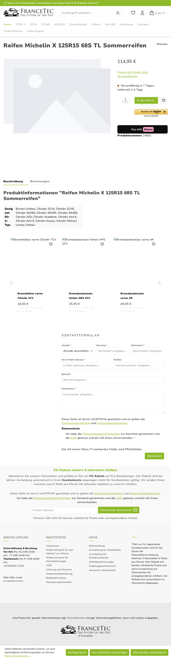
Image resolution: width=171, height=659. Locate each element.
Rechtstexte (56, 537)
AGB (73, 438)
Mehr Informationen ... (18, 655)
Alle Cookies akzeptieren (149, 652)
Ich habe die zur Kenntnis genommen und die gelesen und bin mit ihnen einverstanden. (112, 436)
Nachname (137, 345)
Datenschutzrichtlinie (76, 423)
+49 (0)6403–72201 (13, 565)
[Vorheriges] (11, 282)
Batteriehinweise (56, 578)
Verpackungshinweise (59, 582)
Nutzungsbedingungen (112, 423)
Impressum (52, 545)
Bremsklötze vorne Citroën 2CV (30, 296)
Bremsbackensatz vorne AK (132, 296)
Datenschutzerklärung (59, 573)
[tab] (15, 181)
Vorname (102, 345)
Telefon (118, 359)
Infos (93, 537)
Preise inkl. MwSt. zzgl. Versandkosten (132, 74)
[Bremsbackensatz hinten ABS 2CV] (85, 265)
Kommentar (69, 388)
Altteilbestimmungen (101, 561)
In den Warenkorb (147, 100)
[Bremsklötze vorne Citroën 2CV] (34, 265)
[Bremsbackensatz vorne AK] (137, 265)
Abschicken (154, 456)
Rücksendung (97, 545)
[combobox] (87, 13)
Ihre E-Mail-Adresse (73, 359)
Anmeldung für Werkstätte (105, 550)
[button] (151, 113)
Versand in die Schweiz (102, 570)
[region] (57, 113)
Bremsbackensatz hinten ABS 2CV (80, 296)
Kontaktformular (13, 581)
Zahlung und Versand (58, 569)
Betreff (66, 374)
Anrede (66, 345)
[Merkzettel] (133, 13)
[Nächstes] (159, 282)
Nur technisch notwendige (109, 652)
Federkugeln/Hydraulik (102, 566)
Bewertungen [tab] (39, 181)
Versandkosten (76, 618)
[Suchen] (118, 13)
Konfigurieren (77, 652)
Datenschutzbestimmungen (101, 434)
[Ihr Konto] (142, 13)
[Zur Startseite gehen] (28, 12)
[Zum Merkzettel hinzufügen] (164, 100)
